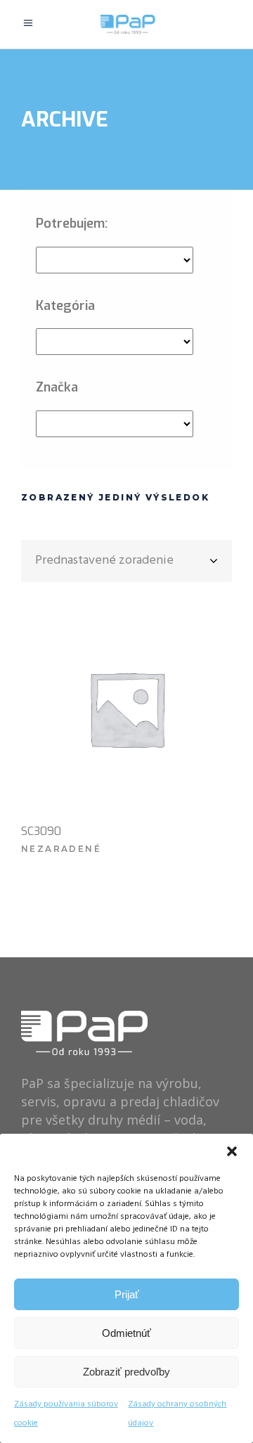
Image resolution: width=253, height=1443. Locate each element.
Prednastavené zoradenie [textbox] (104, 560)
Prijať (127, 1294)
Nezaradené (61, 848)
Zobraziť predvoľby (126, 1372)
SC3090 (41, 831)
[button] (232, 1151)
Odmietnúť (126, 1333)
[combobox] (126, 561)
